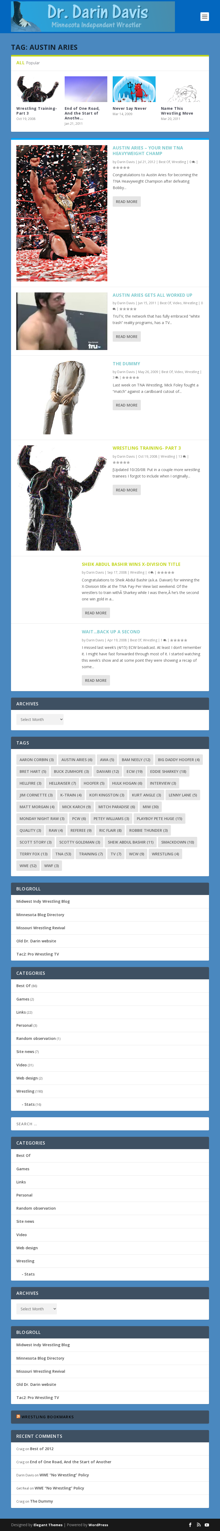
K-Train (71, 795)
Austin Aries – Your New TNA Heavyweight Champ (148, 150)
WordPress (98, 1524)
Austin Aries (76, 759)
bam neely (136, 759)
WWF (51, 865)
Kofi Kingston (106, 795)
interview (163, 783)
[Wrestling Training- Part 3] (61, 497)
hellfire (30, 783)
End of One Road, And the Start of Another (70, 1461)
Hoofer (94, 783)
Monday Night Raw (42, 818)
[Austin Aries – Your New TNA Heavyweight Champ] (61, 213)
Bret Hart (33, 771)
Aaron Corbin (37, 759)
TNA (63, 853)
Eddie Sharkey (168, 771)
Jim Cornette (36, 795)
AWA (107, 759)
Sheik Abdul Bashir (130, 842)
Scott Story (36, 842)
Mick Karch (76, 806)
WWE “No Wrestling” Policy (64, 1474)
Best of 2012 (41, 1448)
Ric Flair (110, 830)
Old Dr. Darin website (36, 940)
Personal (24, 1025)
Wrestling (179, 162)
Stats (29, 1104)
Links (21, 1012)
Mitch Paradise (116, 806)
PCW (79, 818)
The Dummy (126, 364)
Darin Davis (126, 162)
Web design (27, 1078)
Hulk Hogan (127, 783)
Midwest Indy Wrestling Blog (43, 901)
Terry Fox (33, 853)
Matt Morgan (37, 806)
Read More (127, 201)
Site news (25, 1051)
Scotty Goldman (79, 842)
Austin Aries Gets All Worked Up (153, 295)
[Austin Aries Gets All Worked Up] (61, 321)
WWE (28, 865)
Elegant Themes (48, 1524)
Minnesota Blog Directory (40, 914)
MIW (151, 806)
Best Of (164, 162)
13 (180, 456)
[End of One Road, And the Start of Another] (86, 89)
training (91, 853)
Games (22, 999)
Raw (56, 830)
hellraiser (62, 783)
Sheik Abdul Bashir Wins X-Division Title (131, 564)
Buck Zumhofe (71, 771)
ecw (134, 771)
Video (177, 303)
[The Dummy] (61, 397)
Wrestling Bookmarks (47, 1416)
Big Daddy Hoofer (179, 759)
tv (116, 853)
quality (30, 830)
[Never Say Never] (134, 89)
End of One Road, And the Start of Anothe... (82, 113)
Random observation (36, 1038)
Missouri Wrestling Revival (40, 927)
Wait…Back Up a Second (111, 632)
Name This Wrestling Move (177, 111)
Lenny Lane (183, 795)
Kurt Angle (146, 795)
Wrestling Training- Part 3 (36, 111)
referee (81, 830)
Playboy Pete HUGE (159, 818)
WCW (136, 853)
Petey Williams (111, 818)
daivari (108, 771)
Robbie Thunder (148, 830)
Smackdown (177, 842)
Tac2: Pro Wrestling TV (37, 954)
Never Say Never (130, 108)
